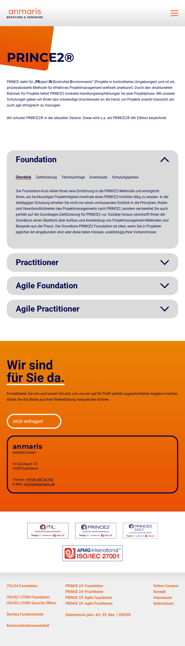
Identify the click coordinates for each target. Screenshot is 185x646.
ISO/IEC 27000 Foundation (28, 597)
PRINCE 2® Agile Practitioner (89, 603)
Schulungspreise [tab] (125, 177)
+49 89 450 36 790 (39, 480)
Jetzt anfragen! (27, 421)
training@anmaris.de (39, 484)
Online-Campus (165, 586)
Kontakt (159, 592)
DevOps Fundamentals (25, 614)
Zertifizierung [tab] (46, 177)
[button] (174, 13)
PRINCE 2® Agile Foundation (88, 597)
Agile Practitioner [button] (47, 309)
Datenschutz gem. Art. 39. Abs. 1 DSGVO (98, 615)
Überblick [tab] (23, 177)
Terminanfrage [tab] (73, 177)
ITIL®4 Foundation (22, 586)
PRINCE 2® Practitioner (84, 592)
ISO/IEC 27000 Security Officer (31, 603)
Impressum (162, 597)
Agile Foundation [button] (47, 285)
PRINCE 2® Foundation (84, 586)
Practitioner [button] (37, 262)
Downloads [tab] (98, 177)
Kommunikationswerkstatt (28, 625)
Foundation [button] (36, 159)
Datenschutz (163, 603)
